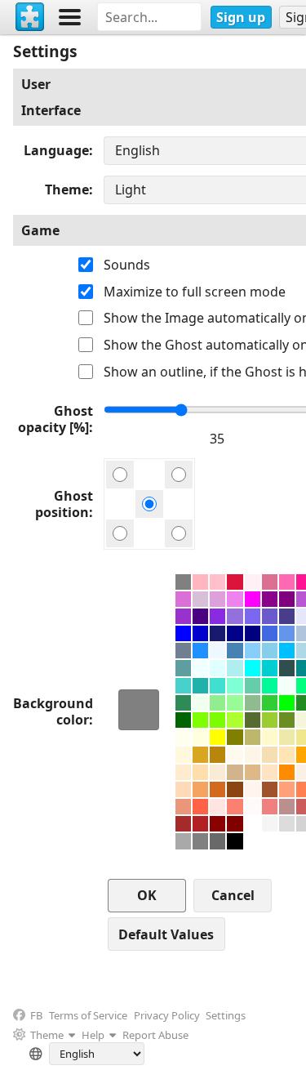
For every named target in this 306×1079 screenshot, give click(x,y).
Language (56, 150)
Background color (53, 711)
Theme (67, 189)
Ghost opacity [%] (55, 419)
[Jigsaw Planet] (30, 17)
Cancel (233, 895)
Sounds (127, 265)
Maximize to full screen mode (195, 292)
